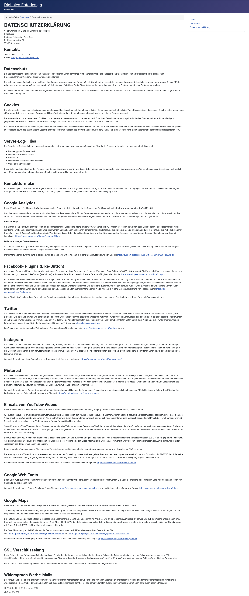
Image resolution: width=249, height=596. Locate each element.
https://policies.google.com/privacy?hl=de (116, 462)
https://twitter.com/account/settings (100, 328)
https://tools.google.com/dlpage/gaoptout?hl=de (37, 236)
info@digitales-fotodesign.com (25, 57)
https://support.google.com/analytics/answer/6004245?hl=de (145, 255)
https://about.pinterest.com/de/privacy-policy (79, 393)
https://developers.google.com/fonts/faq (78, 488)
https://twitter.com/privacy (87, 323)
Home (192, 19)
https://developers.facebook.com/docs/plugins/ (143, 274)
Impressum (195, 23)
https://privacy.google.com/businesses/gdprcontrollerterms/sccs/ (98, 533)
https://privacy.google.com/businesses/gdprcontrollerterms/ (36, 533)
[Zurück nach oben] (244, 591)
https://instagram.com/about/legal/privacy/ (101, 359)
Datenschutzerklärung (200, 27)
